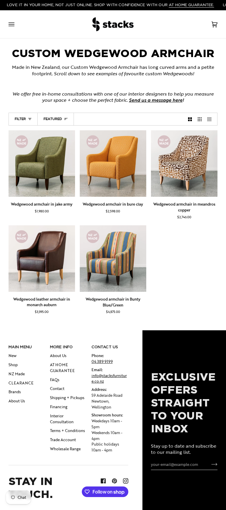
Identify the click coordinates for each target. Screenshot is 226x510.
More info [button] (61, 347)
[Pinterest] (114, 481)
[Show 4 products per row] (211, 119)
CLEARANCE (21, 383)
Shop (13, 365)
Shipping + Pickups (67, 398)
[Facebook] (103, 481)
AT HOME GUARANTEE (62, 368)
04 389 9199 (102, 361)
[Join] (209, 464)
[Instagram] (125, 481)
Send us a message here (155, 100)
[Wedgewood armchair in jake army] (42, 163)
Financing (58, 407)
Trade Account (63, 440)
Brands (15, 392)
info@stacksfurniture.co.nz (109, 378)
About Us (17, 401)
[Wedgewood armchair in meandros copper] (184, 163)
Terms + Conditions (67, 431)
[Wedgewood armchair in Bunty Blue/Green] (113, 258)
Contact (57, 388)
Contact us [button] (105, 347)
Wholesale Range (65, 449)
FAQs (54, 380)
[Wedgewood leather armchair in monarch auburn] (42, 258)
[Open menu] (17, 24)
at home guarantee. (191, 5)
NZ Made (17, 374)
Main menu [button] (20, 347)
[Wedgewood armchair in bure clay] (113, 163)
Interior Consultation (62, 419)
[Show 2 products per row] (190, 119)
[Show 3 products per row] (200, 119)
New (12, 356)
